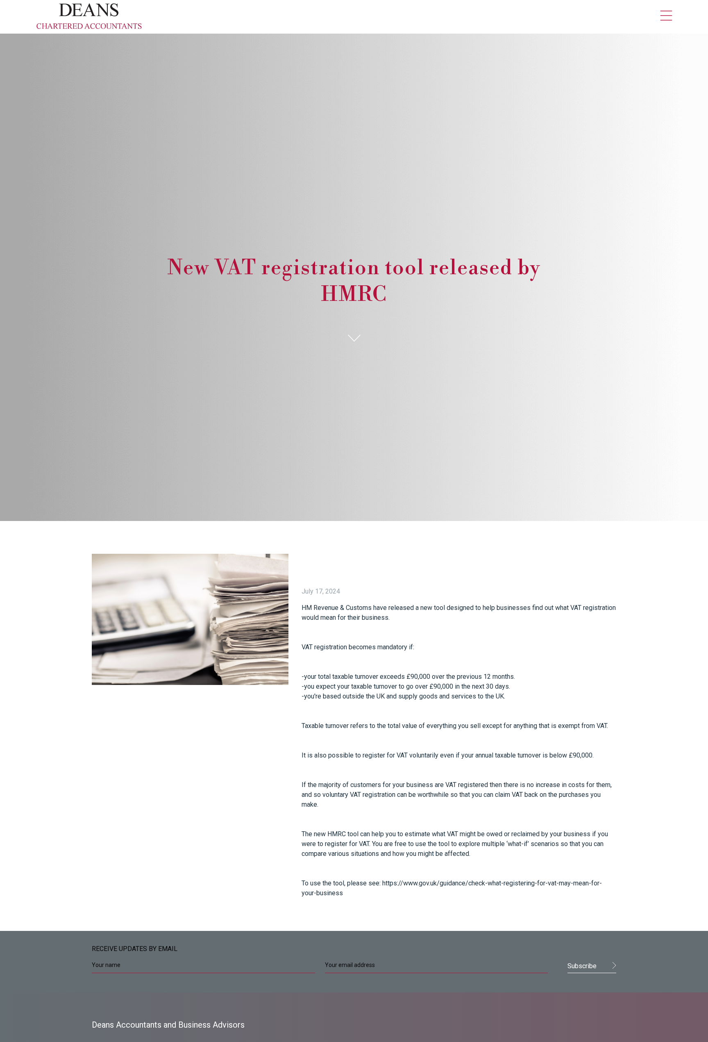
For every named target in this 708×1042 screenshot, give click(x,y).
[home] (89, 17)
